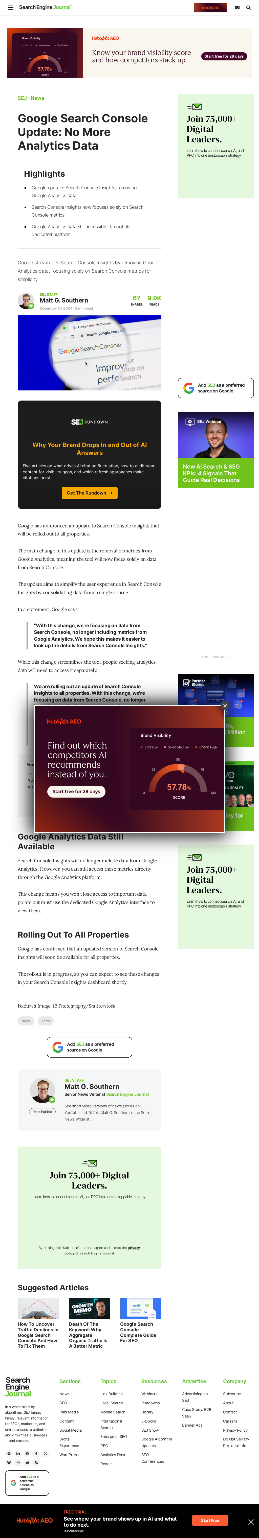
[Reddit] (27, 1462)
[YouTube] (27, 1453)
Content (66, 1421)
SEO (63, 1403)
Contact (230, 1412)
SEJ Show (150, 1430)
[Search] (248, 7)
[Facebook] (36, 1453)
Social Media (70, 1430)
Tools (46, 1021)
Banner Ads (192, 1425)
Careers (230, 1421)
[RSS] (36, 1462)
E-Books (148, 1421)
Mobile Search (112, 1412)
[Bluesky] (9, 1462)
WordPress (69, 1454)
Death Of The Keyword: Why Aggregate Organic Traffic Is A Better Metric (88, 1334)
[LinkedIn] (18, 1453)
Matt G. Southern (64, 300)
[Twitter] (45, 1453)
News (25, 1021)
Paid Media (69, 1412)
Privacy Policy (235, 1430)
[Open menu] (10, 7)
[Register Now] (216, 435)
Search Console (114, 526)
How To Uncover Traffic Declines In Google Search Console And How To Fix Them (38, 1334)
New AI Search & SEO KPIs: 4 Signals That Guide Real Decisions (211, 473)
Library (147, 1412)
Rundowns (150, 1403)
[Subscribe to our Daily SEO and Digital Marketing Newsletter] (237, 7)
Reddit (106, 1463)
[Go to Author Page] (26, 301)
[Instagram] (18, 1462)
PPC (104, 1445)
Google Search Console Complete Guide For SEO (138, 1332)
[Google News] (9, 1453)
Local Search (111, 1403)
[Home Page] (45, 7)
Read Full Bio (42, 1112)
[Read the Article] (38, 1308)
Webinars (149, 1393)
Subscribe (232, 1393)
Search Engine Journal (127, 1094)
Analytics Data (112, 1454)
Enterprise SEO (113, 1436)
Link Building (111, 1393)
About (228, 1403)
